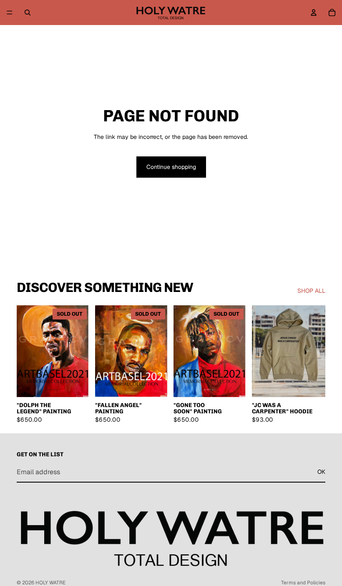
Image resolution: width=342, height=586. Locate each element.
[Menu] (9, 12)
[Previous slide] (26, 351)
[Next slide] (81, 351)
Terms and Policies (303, 582)
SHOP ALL (311, 290)
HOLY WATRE (50, 582)
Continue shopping (171, 167)
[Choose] (77, 384)
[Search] (27, 12)
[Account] (313, 12)
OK (321, 472)
